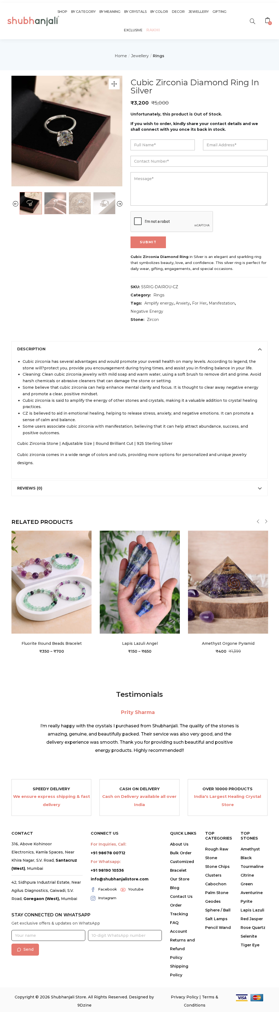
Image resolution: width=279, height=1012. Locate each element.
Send (28, 949)
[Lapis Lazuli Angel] (140, 581)
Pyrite (246, 901)
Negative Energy (147, 311)
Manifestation (222, 303)
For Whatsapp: (106, 861)
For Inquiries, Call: (108, 844)
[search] (252, 21)
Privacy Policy (184, 997)
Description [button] (31, 349)
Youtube (136, 889)
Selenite (249, 936)
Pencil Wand (218, 927)
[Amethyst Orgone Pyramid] (228, 581)
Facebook (107, 889)
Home (121, 55)
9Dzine (84, 1005)
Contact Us (181, 896)
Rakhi (153, 29)
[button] (268, 21)
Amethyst (250, 849)
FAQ (174, 922)
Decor (178, 12)
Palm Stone (216, 892)
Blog (174, 887)
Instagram (107, 898)
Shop (62, 12)
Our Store (179, 879)
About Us (179, 844)
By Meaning (109, 12)
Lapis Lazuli (252, 910)
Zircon (153, 319)
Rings (158, 55)
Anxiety (183, 303)
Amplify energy (159, 303)
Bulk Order (181, 852)
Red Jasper (252, 918)
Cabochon (215, 884)
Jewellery (199, 12)
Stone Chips (217, 866)
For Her (199, 303)
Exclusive (133, 30)
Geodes (213, 901)
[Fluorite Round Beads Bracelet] (51, 581)
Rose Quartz (253, 927)
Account (178, 931)
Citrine (247, 875)
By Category (83, 12)
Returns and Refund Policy (182, 949)
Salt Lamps (216, 918)
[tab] (139, 349)
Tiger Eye (250, 945)
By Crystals (135, 12)
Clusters (213, 875)
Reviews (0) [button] (29, 488)
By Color (159, 12)
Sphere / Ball (218, 910)
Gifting (219, 12)
